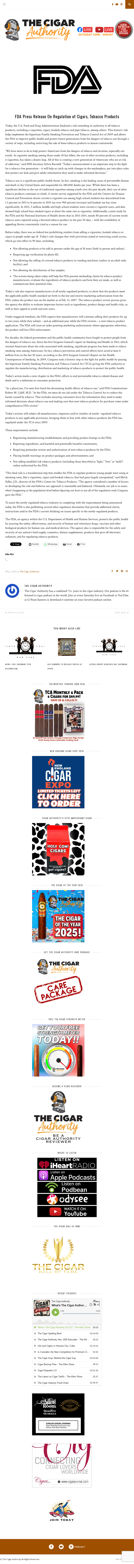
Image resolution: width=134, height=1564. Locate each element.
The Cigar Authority (29, 571)
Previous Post (15, 612)
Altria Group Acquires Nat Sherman (108, 664)
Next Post (121, 612)
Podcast (80, 1546)
